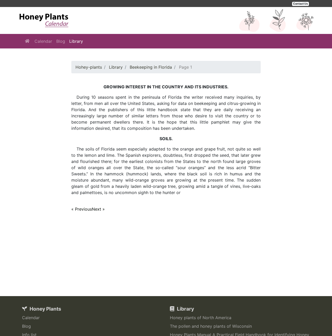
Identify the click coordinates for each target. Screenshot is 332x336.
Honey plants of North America (200, 317)
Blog (60, 41)
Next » (98, 209)
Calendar (43, 41)
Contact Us (300, 3)
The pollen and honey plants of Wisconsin (211, 326)
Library (76, 41)
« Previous (81, 209)
